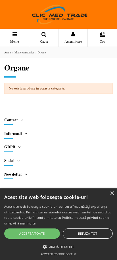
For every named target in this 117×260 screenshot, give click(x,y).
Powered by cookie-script (58, 254)
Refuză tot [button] (87, 233)
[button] (58, 246)
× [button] (112, 193)
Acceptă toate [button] (32, 233)
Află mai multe (24, 223)
